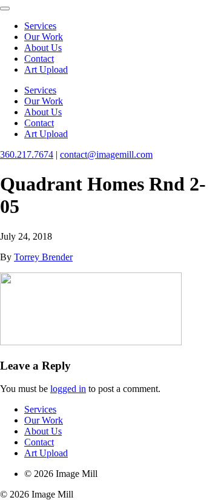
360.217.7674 (26, 154)
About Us (43, 47)
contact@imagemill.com (106, 154)
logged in (68, 388)
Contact (39, 58)
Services (40, 26)
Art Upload (46, 69)
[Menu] (5, 8)
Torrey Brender (43, 257)
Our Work (43, 37)
